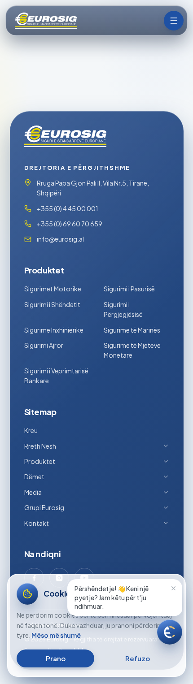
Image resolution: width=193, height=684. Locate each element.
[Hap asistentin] (169, 632)
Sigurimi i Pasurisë (129, 289)
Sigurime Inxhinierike (53, 330)
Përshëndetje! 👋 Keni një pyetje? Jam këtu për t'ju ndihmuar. (112, 597)
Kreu (31, 430)
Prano (56, 658)
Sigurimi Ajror (43, 345)
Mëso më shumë (56, 635)
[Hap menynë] (174, 20)
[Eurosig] (45, 21)
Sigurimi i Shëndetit (52, 304)
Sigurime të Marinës (132, 330)
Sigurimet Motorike (52, 289)
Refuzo (137, 658)
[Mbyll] (173, 588)
